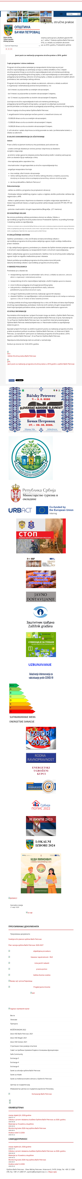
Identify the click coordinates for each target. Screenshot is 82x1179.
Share (11, 380)
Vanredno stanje (16, 906)
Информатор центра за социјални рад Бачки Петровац (32, 1089)
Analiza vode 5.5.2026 (16, 1133)
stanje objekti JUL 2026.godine (19, 1115)
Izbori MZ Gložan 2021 (18, 1042)
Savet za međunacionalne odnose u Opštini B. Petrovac (31, 1079)
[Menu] (61, 14)
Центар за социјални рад (20, 1085)
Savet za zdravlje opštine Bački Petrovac (25, 1071)
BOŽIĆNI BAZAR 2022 (18, 1030)
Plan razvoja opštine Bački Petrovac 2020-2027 (25, 945)
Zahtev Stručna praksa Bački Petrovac (22, 356)
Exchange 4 (14, 1062)
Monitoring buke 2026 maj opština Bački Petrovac (27, 1128)
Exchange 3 (14, 1058)
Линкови (13, 1020)
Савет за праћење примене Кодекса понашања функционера (34, 1050)
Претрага (14, 1024)
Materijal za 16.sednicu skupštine (21, 1124)
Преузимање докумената (20, 934)
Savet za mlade (16, 1075)
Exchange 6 (14, 1066)
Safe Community (16, 1054)
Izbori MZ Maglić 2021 (18, 1038)
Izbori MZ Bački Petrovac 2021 (21, 1034)
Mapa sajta (52, 1172)
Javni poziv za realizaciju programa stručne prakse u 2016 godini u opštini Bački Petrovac (41, 364)
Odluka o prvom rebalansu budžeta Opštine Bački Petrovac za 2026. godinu (37, 1119)
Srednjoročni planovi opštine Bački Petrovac (25, 939)
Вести (12, 1016)
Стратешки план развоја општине (23, 1046)
